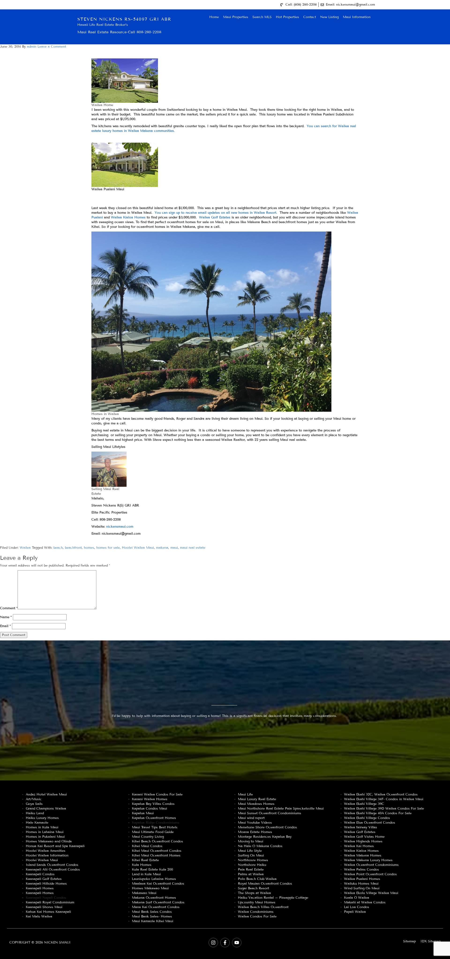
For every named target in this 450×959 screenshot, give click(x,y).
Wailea (25, 548)
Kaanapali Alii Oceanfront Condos (53, 869)
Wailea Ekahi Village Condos (367, 818)
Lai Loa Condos (356, 907)
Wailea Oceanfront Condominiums (371, 865)
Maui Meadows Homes (256, 804)
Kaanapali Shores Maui (44, 907)
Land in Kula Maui (146, 874)
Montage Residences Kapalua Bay (265, 837)
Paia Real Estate (251, 869)
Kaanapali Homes (40, 888)
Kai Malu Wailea (39, 916)
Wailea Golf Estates (215, 217)
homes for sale (108, 548)
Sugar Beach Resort (253, 888)
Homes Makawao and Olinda (49, 841)
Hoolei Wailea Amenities (45, 851)
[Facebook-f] (225, 942)
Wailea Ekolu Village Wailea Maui (371, 893)
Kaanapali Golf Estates (44, 879)
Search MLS (262, 17)
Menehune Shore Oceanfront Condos (267, 827)
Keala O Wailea (356, 898)
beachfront (73, 548)
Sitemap (409, 941)
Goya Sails (34, 804)
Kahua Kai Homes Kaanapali (48, 912)
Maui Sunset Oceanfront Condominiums (269, 813)
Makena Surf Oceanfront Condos (158, 902)
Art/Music (34, 799)
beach (58, 548)
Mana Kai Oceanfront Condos (156, 907)
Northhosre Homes (253, 860)
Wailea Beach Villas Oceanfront (263, 907)
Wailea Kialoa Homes (129, 217)
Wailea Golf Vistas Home (364, 837)
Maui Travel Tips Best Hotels (154, 827)
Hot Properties (287, 17)
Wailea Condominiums (256, 912)
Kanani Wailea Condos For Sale (157, 794)
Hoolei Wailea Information (47, 855)
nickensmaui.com (119, 527)
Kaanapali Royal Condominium (50, 902)
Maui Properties (235, 17)
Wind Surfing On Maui (361, 888)
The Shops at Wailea (254, 893)
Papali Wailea (355, 912)
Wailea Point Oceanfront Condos (370, 874)
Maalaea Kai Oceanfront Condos (158, 884)
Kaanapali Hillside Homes (46, 884)
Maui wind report (251, 818)
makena (162, 548)
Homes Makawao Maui (150, 888)
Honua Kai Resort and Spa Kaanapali (55, 846)
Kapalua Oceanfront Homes (154, 818)
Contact (309, 17)
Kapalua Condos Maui (149, 809)
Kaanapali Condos (40, 874)
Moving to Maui (250, 841)
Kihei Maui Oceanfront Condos (156, 851)
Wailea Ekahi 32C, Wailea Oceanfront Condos (381, 794)
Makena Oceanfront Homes (154, 898)
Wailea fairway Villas (360, 827)
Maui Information (357, 17)
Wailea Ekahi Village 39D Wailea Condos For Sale (384, 809)
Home (214, 17)
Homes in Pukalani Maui (45, 837)
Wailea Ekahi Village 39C (364, 804)
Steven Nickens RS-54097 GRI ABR (124, 19)
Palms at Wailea (251, 874)
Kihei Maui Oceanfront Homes (156, 855)
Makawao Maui (144, 893)
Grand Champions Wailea (46, 809)
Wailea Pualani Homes (362, 879)
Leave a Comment (52, 47)
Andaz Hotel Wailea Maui (46, 794)
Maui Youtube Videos (255, 823)
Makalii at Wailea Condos (365, 902)
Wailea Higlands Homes (363, 841)
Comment (9, 608)
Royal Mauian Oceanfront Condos (265, 884)
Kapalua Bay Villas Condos (153, 804)
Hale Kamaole (37, 823)
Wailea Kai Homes (359, 846)
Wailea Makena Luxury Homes (368, 860)
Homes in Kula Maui (42, 827)
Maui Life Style (250, 851)
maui (174, 548)
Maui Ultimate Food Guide (153, 832)
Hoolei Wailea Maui (138, 548)
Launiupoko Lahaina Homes (154, 879)
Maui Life (245, 794)
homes (89, 548)
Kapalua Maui (143, 813)
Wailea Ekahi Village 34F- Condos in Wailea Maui (383, 799)
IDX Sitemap (430, 941)
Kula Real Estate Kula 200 (152, 869)
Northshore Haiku (252, 865)
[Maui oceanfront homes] (278, 222)
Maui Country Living (148, 837)
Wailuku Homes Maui (361, 884)
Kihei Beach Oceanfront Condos (157, 841)
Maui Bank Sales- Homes (152, 916)
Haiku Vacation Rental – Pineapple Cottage (273, 898)
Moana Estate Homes (255, 832)
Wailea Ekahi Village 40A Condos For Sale (378, 813)
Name (6, 617)
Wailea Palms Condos (361, 869)
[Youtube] (236, 942)
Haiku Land (35, 813)
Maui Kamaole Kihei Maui (152, 921)
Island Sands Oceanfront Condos (52, 865)
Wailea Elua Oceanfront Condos (369, 823)
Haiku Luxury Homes (42, 818)
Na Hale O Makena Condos (260, 846)
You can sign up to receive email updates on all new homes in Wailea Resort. (216, 213)
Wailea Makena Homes (362, 855)
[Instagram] (213, 942)
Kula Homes (141, 865)
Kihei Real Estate (145, 860)
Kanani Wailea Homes (149, 799)
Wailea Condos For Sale (257, 916)
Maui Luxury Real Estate (257, 799)
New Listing (329, 17)
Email (5, 626)
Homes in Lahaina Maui (45, 832)
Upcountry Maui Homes (256, 902)
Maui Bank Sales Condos (152, 912)
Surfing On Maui (251, 855)
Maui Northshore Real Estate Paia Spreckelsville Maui (281, 809)
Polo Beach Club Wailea (257, 879)
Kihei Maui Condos (147, 846)
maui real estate (192, 548)
